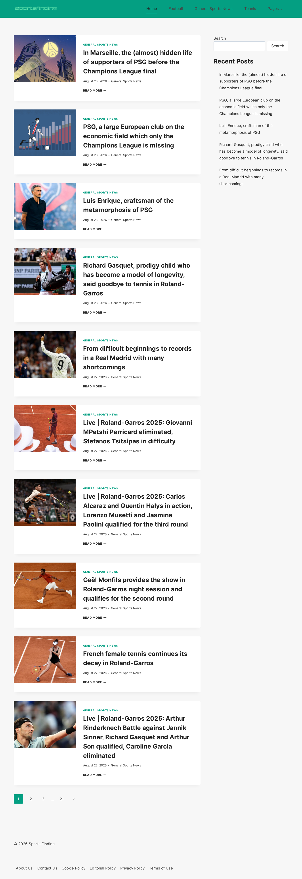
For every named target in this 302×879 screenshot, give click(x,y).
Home (151, 8)
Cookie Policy (73, 868)
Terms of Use (161, 868)
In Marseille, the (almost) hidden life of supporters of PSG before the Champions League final (137, 62)
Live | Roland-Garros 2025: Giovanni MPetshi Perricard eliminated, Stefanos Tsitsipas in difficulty (137, 432)
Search (220, 38)
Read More (95, 90)
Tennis (250, 8)
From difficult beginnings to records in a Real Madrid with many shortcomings (137, 358)
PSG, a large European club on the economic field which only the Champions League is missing (133, 136)
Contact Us (47, 868)
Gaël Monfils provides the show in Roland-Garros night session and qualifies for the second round (134, 589)
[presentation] (45, 58)
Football (176, 8)
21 (62, 799)
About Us (24, 868)
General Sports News (214, 8)
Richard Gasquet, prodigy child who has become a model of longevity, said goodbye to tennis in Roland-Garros (253, 151)
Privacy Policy (132, 868)
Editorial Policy (103, 868)
